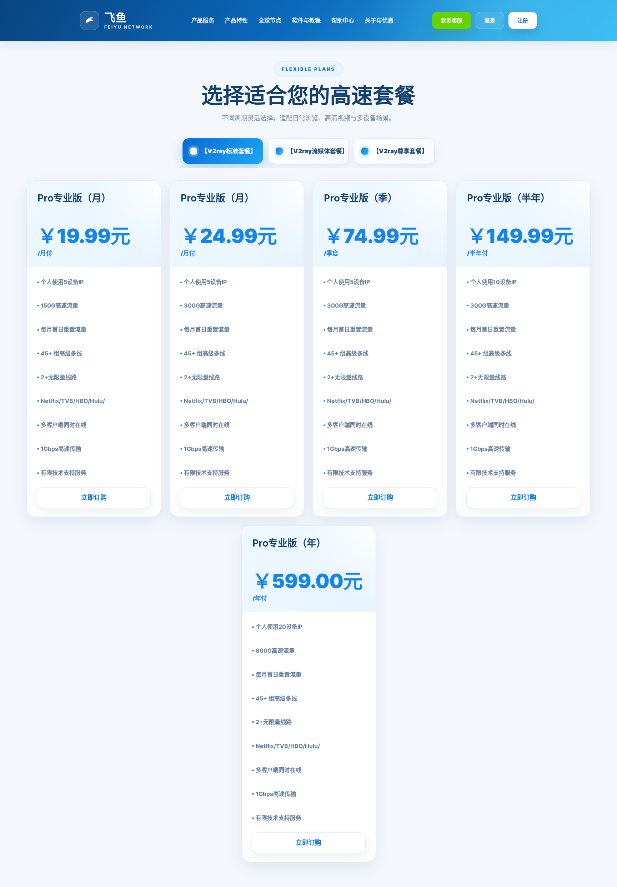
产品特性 (236, 20)
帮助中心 (342, 20)
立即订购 (94, 497)
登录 (490, 20)
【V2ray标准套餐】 (228, 151)
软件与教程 (306, 20)
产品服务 (202, 20)
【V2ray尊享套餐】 (400, 151)
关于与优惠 (379, 20)
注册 (522, 20)
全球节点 (270, 20)
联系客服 (451, 20)
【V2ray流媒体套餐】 (317, 151)
